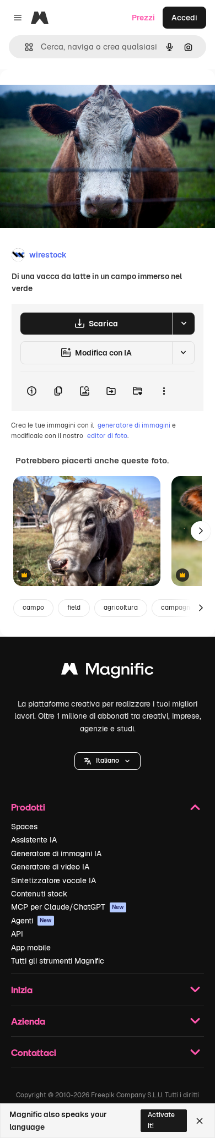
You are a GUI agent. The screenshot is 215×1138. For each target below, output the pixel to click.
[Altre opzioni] (164, 391)
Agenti (31, 921)
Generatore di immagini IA (56, 853)
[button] (107, 761)
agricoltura (121, 607)
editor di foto (107, 435)
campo (33, 607)
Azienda (28, 1021)
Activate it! (161, 1120)
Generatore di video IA (50, 867)
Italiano (107, 760)
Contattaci (33, 1052)
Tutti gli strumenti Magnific (57, 961)
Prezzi (143, 18)
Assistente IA (34, 840)
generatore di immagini (134, 425)
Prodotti (28, 807)
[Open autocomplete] (24, 47)
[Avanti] (201, 531)
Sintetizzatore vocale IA (53, 880)
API (17, 934)
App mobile (31, 948)
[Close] (200, 1121)
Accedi (184, 18)
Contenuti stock (39, 894)
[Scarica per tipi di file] (184, 324)
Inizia (22, 989)
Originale (72, 94)
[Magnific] (107, 671)
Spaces (24, 826)
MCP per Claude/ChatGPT (67, 907)
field (73, 607)
